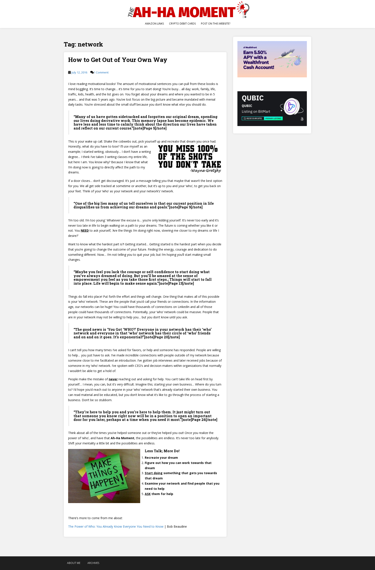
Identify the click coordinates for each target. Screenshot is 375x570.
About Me (73, 563)
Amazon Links (154, 23)
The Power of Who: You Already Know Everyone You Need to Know (115, 526)
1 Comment (101, 72)
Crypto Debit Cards (182, 23)
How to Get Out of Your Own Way (117, 60)
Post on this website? (215, 23)
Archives (93, 563)
